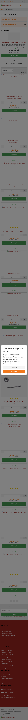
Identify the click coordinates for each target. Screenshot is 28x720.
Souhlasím (14, 371)
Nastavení (14, 367)
